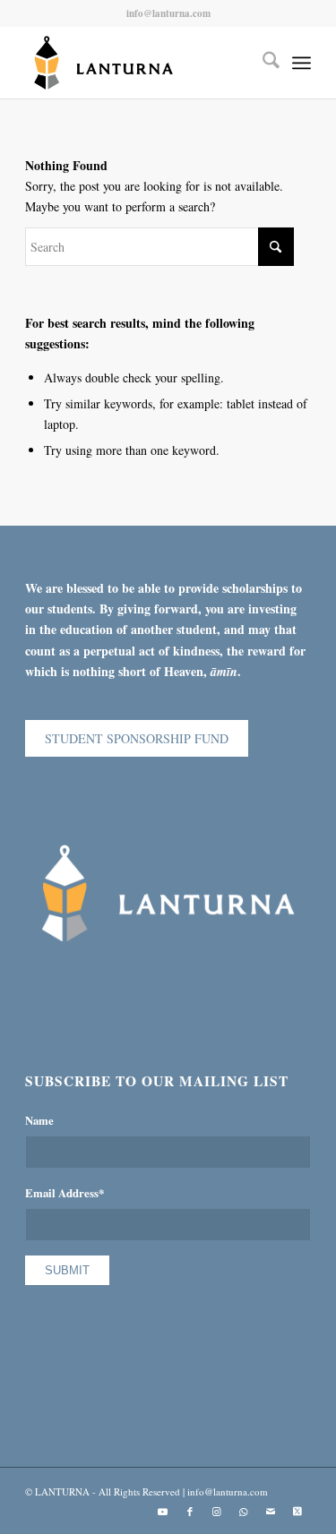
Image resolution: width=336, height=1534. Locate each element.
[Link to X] (297, 1511)
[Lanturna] (139, 63)
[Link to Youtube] (163, 1511)
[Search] (262, 63)
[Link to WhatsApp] (243, 1511)
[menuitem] (262, 63)
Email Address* (64, 1193)
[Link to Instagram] (216, 1511)
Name (39, 1120)
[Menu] (301, 62)
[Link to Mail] (270, 1511)
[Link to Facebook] (190, 1511)
